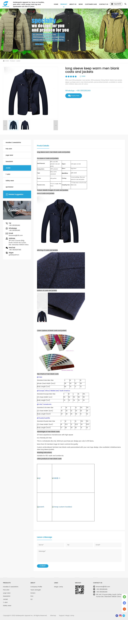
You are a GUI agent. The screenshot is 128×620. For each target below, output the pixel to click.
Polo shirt (9, 149)
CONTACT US (103, 4)
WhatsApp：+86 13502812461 (78, 90)
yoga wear (9, 155)
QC (31, 599)
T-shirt (8, 174)
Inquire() (117, 4)
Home (56, 4)
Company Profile (36, 587)
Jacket (18, 61)
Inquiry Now (75, 96)
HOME (7, 61)
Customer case (91, 4)
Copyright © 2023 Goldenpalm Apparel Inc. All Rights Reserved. (25, 615)
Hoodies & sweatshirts (13, 142)
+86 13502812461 (14, 225)
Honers (32, 593)
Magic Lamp (58, 587)
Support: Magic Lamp (66, 615)
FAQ (31, 596)
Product (63, 4)
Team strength (35, 590)
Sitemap (53, 615)
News (81, 4)
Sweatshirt (9, 161)
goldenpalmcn (14, 255)
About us (72, 4)
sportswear (9, 187)
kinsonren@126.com (16, 235)
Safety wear (10, 181)
